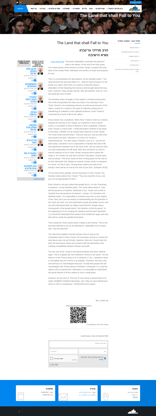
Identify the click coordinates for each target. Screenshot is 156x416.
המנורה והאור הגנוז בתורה (31, 99)
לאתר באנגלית (136, 2)
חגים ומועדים (134, 65)
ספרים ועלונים (54, 8)
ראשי (20, 15)
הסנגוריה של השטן (30, 154)
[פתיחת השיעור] (32, 80)
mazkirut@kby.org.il (85, 392)
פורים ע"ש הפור (32, 141)
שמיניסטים (100, 8)
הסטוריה (76, 8)
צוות (91, 8)
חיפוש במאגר (134, 47)
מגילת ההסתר (33, 113)
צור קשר (33, 8)
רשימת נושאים (133, 56)
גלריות (84, 8)
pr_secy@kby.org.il (85, 395)
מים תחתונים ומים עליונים (30, 167)
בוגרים (42, 8)
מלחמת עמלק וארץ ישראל (31, 127)
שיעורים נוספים (39, 179)
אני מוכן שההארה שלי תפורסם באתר (92, 358)
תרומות (20, 8)
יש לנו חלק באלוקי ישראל (31, 71)
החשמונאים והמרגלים (31, 85)
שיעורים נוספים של (38, 63)
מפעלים (66, 8)
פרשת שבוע (134, 61)
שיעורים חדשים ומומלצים (130, 52)
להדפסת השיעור (56, 62)
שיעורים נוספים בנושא (24, 62)
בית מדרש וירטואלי (115, 8)
